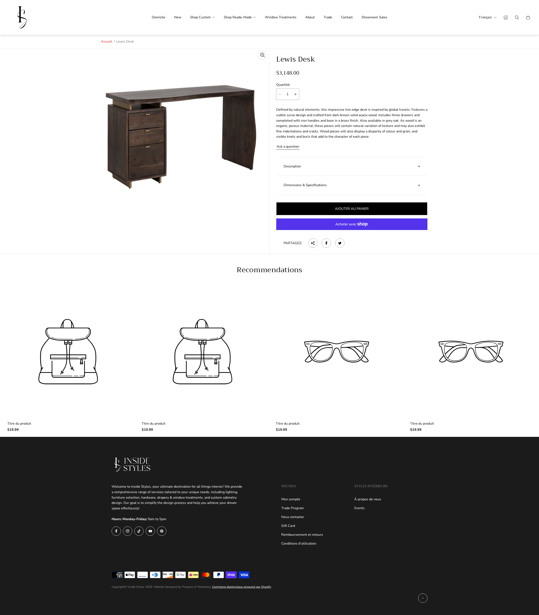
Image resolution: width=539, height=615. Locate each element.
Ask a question (288, 146)
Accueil (106, 41)
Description (292, 166)
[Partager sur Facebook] (326, 243)
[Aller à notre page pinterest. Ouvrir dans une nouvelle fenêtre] (161, 531)
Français (485, 17)
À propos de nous (367, 499)
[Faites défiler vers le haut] (422, 598)
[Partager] (313, 243)
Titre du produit (19, 423)
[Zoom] (262, 55)
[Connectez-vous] (505, 17)
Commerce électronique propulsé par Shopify (241, 587)
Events (359, 508)
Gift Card (288, 525)
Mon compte (290, 499)
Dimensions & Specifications (305, 185)
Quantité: (283, 85)
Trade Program (292, 508)
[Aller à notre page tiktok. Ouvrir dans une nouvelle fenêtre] (139, 531)
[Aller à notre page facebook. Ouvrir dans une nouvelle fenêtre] (116, 531)
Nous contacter (292, 517)
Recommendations (269, 270)
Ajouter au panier (352, 208)
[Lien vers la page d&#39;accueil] (133, 465)
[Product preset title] (68, 351)
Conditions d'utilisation (298, 543)
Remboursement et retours (302, 534)
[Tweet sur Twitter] (339, 243)
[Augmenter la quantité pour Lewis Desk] (295, 94)
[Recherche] (517, 17)
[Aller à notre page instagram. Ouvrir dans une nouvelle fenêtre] (127, 531)
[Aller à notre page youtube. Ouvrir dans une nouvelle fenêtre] (150, 531)
